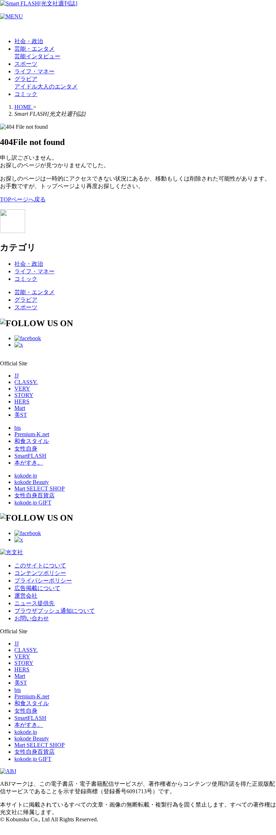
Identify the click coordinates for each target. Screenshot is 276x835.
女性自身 (25, 449)
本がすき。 (28, 463)
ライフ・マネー (34, 71)
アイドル (25, 86)
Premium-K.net (31, 434)
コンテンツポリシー (40, 573)
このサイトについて (40, 565)
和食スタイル (31, 441)
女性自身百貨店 (34, 495)
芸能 (20, 56)
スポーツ (25, 64)
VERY (22, 388)
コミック (25, 94)
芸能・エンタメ (34, 49)
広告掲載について (37, 588)
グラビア (25, 79)
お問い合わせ (31, 618)
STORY (23, 395)
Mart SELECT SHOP (39, 488)
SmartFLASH (30, 456)
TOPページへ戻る (23, 199)
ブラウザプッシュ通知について (54, 611)
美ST (20, 415)
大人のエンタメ (57, 86)
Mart (19, 408)
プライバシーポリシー (43, 581)
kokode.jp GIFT (32, 502)
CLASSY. (26, 382)
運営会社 (25, 596)
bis (17, 428)
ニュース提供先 (34, 603)
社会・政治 (28, 41)
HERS (21, 401)
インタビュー (43, 56)
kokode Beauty (31, 482)
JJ (16, 376)
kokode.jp (25, 476)
